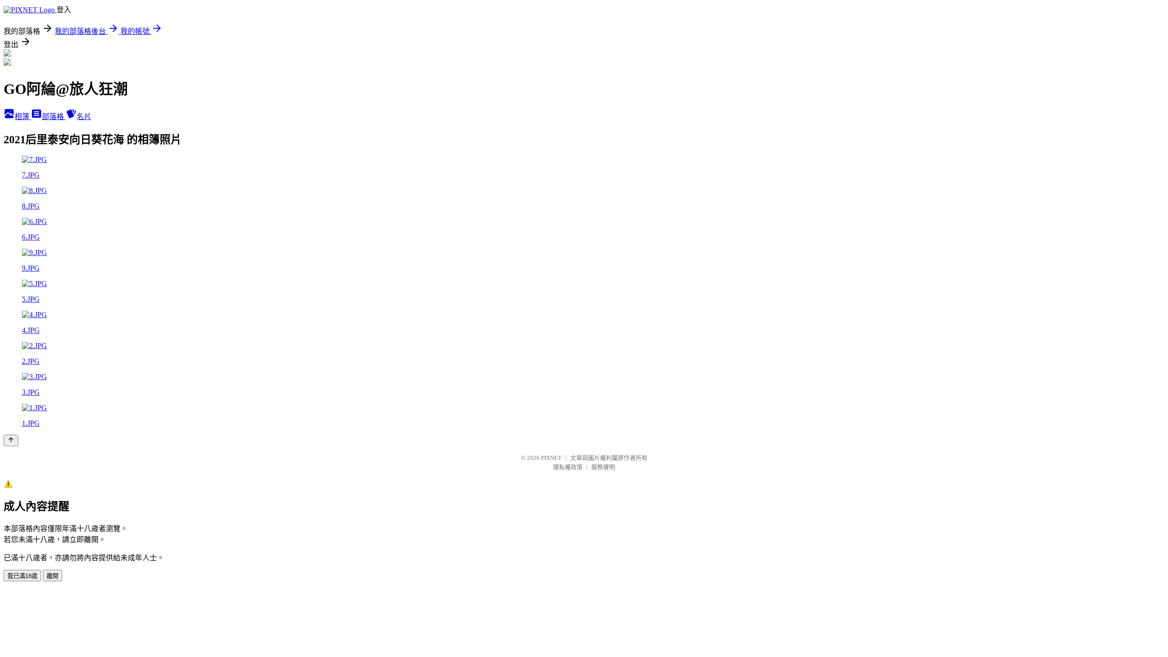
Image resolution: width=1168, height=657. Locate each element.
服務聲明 (603, 467)
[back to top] (11, 440)
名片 (84, 116)
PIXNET (551, 457)
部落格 (54, 116)
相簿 (23, 116)
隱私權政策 (568, 467)
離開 (52, 576)
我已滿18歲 (22, 576)
